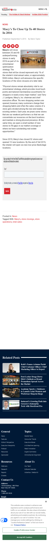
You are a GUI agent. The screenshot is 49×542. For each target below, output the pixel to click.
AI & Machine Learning (31, 445)
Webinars (4, 466)
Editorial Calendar (30, 469)
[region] (24, 520)
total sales (17, 222)
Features (4, 439)
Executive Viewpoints (8, 445)
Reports (3, 472)
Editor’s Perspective (7, 442)
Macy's (17, 219)
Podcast (4, 449)
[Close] (46, 501)
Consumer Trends (30, 439)
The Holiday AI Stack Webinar (19, 14)
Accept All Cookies (24, 537)
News (5, 24)
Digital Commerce (30, 452)
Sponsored (4, 455)
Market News (28, 436)
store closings (27, 219)
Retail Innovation (29, 449)
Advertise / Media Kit (31, 472)
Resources (4, 452)
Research (4, 469)
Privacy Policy (20, 525)
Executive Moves (29, 442)
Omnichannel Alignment (32, 455)
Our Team (27, 466)
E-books (3, 476)
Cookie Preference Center (24, 530)
